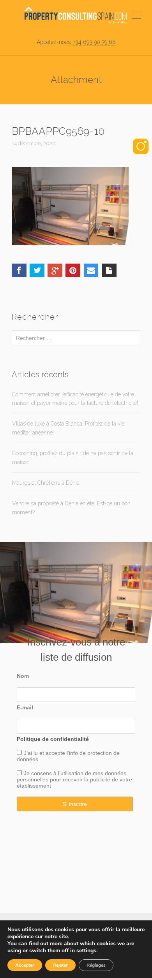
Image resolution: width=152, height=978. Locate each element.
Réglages (96, 965)
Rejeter (60, 965)
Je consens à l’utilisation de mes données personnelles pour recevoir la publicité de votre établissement (74, 779)
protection (99, 753)
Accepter (24, 965)
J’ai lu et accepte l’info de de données (68, 756)
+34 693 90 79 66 (94, 42)
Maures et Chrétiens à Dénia (46, 483)
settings (86, 950)
